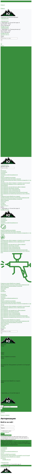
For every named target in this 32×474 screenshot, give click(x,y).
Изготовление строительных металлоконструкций (14, 78)
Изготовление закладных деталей (10, 74)
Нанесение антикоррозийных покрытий (11, 114)
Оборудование (5, 152)
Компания (3, 122)
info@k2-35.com (5, 26)
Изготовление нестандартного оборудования (13, 73)
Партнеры (3, 153)
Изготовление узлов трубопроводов (10, 77)
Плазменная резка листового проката (11, 60)
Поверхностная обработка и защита (10, 111)
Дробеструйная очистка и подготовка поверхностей (15, 113)
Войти (2, 433)
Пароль (3, 428)
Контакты (3, 156)
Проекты (3, 49)
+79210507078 (4, 394)
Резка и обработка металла (8, 58)
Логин (2, 425)
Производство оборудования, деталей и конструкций (15, 68)
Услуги (2, 128)
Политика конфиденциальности (9, 51)
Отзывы (3, 155)
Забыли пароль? (5, 432)
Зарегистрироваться (6, 435)
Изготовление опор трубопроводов (10, 75)
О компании (4, 48)
